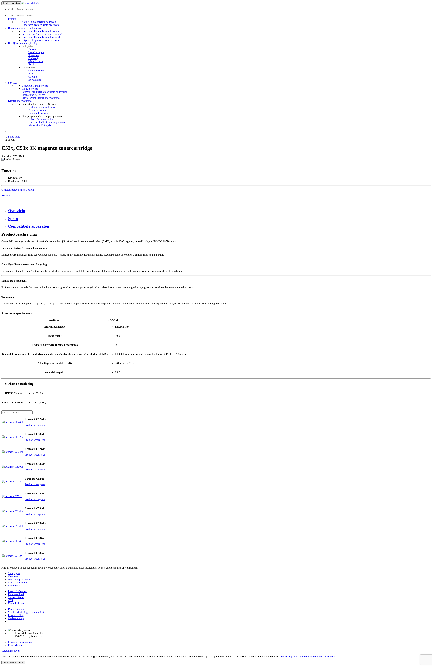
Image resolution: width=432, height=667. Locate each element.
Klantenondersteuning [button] (20, 100)
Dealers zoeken (16, 609)
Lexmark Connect (17, 591)
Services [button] (12, 82)
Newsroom (14, 585)
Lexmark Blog (16, 615)
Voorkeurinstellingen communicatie (27, 612)
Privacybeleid (15, 645)
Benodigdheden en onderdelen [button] (24, 28)
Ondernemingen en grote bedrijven (40, 24)
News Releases (16, 603)
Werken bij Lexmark (19, 579)
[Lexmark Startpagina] (30, 3)
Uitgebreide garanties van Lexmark (40, 40)
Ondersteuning (16, 618)
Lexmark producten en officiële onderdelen (45, 91)
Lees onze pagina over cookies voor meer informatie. (308, 656)
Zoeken (12, 9)
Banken (32, 49)
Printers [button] (12, 18)
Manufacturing (36, 61)
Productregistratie (37, 110)
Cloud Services (36, 70)
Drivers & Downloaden (40, 119)
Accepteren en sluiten (13, 662)
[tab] (219, 210)
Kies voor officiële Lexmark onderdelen (43, 37)
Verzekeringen (36, 52)
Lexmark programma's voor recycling (42, 34)
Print (30, 73)
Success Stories (16, 597)
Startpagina (14, 136)
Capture (32, 76)
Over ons (13, 576)
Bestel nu (6, 195)
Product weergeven (35, 425)
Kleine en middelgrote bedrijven (39, 21)
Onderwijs (33, 58)
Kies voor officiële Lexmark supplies (41, 31)
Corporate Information (20, 641)
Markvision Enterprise (40, 125)
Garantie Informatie (38, 113)
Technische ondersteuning (42, 107)
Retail (31, 64)
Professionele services (33, 94)
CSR (10, 600)
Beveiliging (34, 79)
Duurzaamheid (16, 594)
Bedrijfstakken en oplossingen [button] (24, 43)
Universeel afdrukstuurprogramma (46, 122)
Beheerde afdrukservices (35, 85)
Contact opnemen (17, 582)
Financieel (33, 55)
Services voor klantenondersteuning (41, 97)
